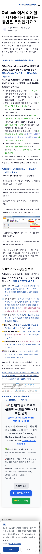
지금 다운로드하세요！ (24, 281)
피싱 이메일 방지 (15, 344)
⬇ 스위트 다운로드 (21, 490)
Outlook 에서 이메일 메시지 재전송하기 (19, 60)
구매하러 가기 (25, 397)
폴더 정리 (13, 321)
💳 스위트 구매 (21, 498)
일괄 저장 (19, 325)
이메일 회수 (18, 315)
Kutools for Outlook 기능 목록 (15, 393)
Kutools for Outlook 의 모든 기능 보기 (19, 169)
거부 (28, 549)
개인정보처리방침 (15, 544)
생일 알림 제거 (17, 357)
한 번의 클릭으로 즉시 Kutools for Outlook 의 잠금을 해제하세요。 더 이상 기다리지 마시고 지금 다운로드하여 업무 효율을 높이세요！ (20, 375)
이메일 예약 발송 (11, 302)
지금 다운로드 (11, 172)
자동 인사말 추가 (15, 308)
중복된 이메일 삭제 (26, 318)
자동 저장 (11, 328)
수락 (10, 549)
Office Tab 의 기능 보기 (12, 73)
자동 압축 (28, 328)
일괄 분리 (28, 325)
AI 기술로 (33, 90)
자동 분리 (19, 328)
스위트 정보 (21, 483)
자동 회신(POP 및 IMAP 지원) (28, 299)
